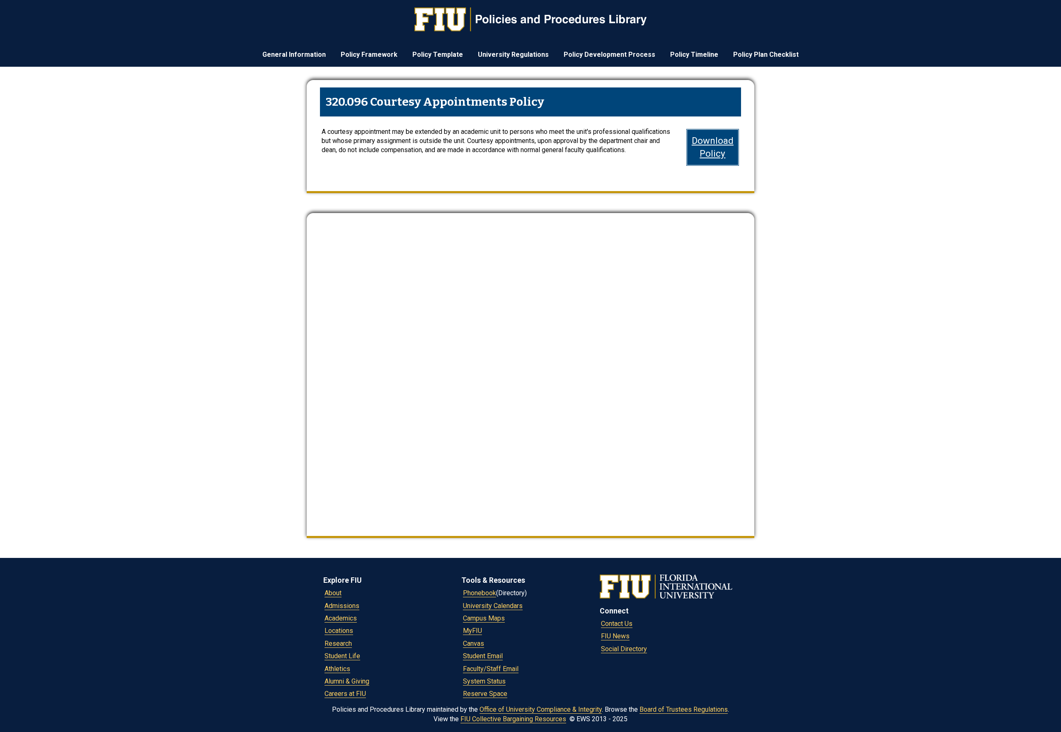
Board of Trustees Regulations (684, 709)
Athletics (337, 669)
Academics (341, 618)
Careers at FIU (345, 694)
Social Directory (624, 649)
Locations (339, 631)
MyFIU (472, 631)
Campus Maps (484, 618)
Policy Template (437, 54)
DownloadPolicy (713, 147)
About (333, 593)
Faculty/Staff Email (490, 669)
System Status (484, 681)
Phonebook (479, 593)
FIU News (615, 636)
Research (338, 643)
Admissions (342, 606)
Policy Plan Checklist (766, 54)
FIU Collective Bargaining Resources (513, 719)
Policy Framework (369, 54)
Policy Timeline (694, 54)
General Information (294, 54)
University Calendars (493, 606)
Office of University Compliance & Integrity (541, 709)
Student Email (483, 656)
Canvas (473, 643)
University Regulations (513, 54)
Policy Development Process (609, 54)
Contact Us (616, 624)
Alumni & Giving (347, 681)
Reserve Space (485, 694)
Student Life (342, 656)
